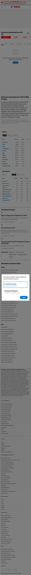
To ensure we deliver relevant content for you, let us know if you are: (14, 278)
